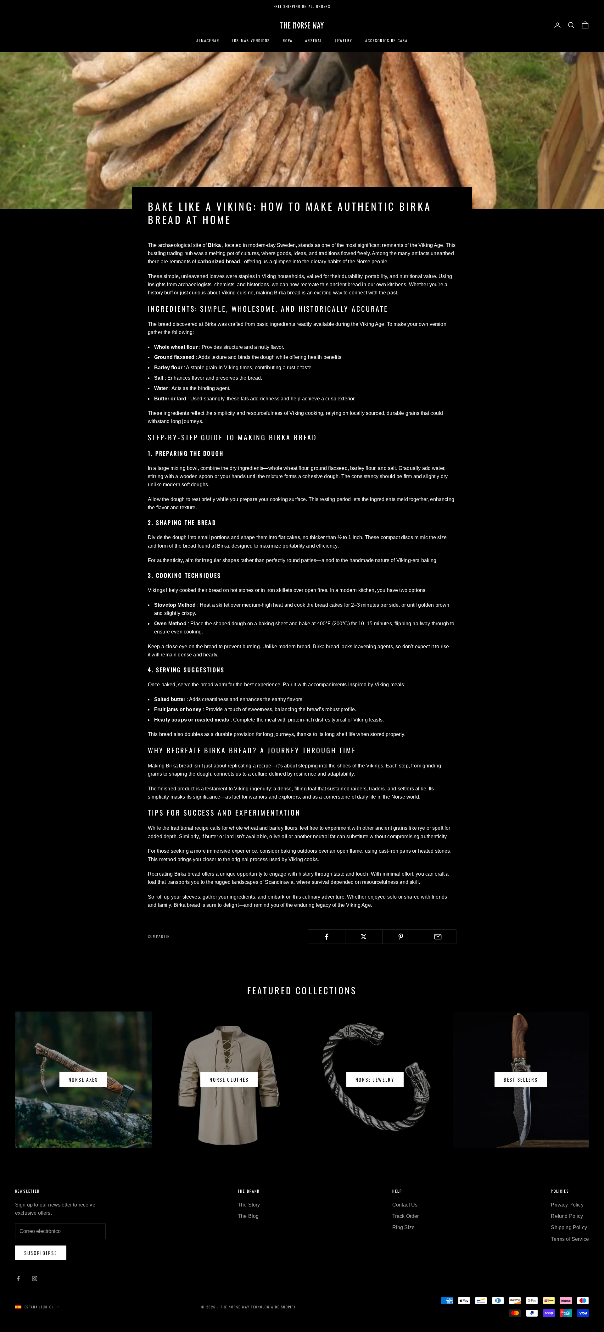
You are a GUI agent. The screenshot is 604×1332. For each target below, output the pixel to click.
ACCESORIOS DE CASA (386, 40)
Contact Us (405, 1204)
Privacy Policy (567, 1204)
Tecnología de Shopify (273, 1306)
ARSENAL (313, 40)
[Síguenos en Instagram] (34, 1278)
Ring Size (403, 1227)
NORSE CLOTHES (229, 1079)
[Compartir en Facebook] (326, 937)
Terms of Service (570, 1239)
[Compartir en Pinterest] (401, 937)
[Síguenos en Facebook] (18, 1278)
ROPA (288, 40)
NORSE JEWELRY (374, 1079)
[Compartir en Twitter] (363, 937)
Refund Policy (567, 1216)
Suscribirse (40, 1252)
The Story (249, 1204)
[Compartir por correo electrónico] (437, 937)
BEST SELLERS (521, 1079)
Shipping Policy (569, 1227)
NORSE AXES (83, 1079)
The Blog (248, 1216)
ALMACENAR (207, 40)
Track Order (405, 1216)
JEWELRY (343, 40)
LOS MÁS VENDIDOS (251, 40)
